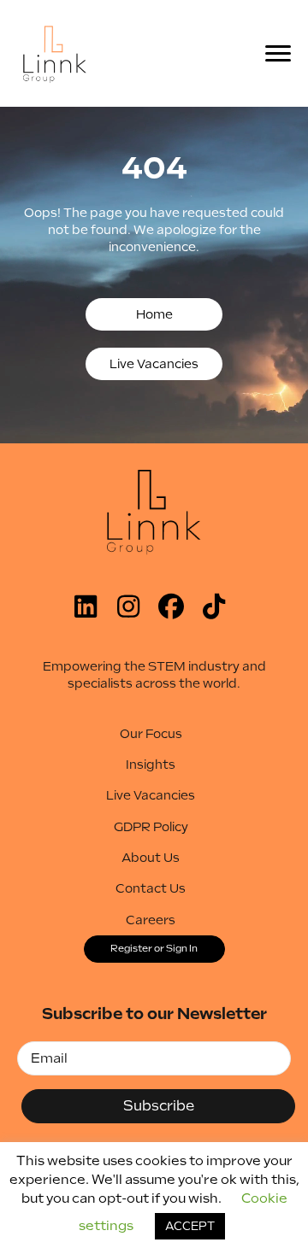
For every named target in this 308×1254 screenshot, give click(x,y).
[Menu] (283, 53)
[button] (154, 314)
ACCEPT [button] (190, 1226)
